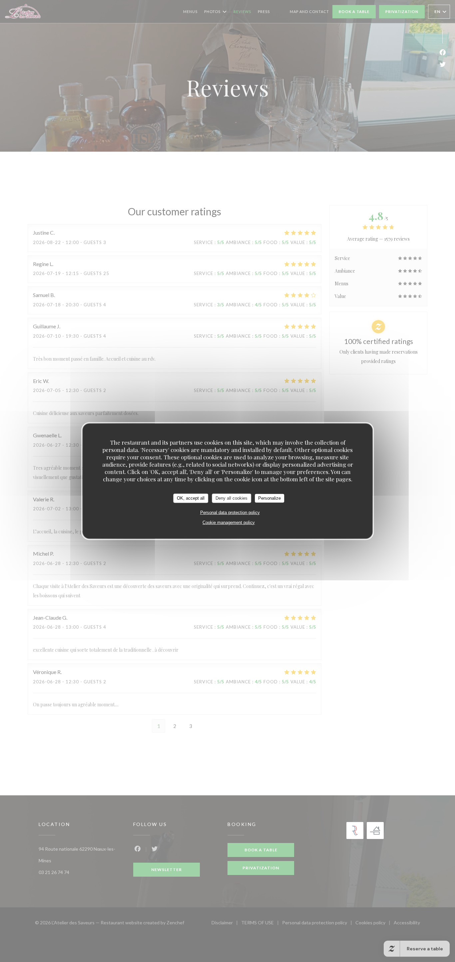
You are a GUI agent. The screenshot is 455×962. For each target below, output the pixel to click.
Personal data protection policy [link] (230, 512)
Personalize (269, 498)
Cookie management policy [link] (229, 522)
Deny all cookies (231, 498)
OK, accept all (191, 498)
